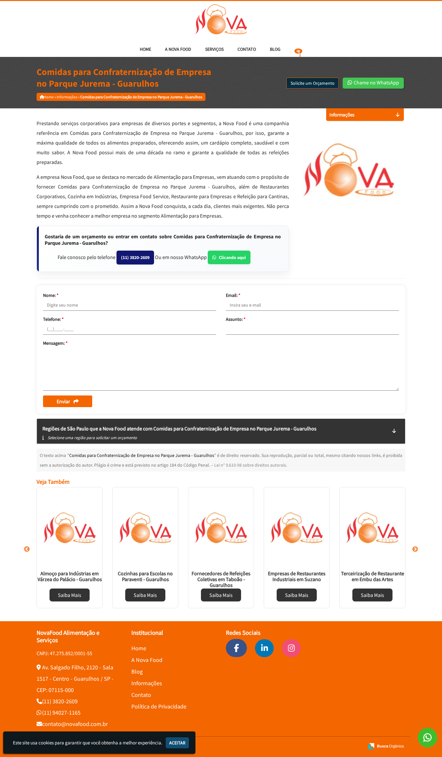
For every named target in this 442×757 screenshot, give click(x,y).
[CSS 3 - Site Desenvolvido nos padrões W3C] (334, 746)
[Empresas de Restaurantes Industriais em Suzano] (296, 527)
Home (145, 49)
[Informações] (298, 49)
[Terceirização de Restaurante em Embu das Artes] (372, 527)
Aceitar (177, 743)
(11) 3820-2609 (135, 257)
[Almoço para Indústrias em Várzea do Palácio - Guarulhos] (69, 527)
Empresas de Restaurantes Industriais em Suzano (297, 576)
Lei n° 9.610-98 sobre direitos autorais (250, 465)
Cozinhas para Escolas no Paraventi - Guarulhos (145, 576)
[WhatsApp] (427, 737)
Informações (146, 683)
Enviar (63, 401)
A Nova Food (178, 49)
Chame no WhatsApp (376, 82)
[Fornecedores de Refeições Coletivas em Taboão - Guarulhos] (221, 527)
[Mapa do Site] (297, 746)
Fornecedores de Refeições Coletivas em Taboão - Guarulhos (221, 579)
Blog (275, 49)
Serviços (214, 49)
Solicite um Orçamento (313, 83)
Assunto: (236, 319)
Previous (27, 549)
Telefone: (53, 319)
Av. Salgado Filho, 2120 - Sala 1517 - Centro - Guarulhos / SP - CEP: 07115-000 (75, 679)
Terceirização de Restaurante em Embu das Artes (372, 576)
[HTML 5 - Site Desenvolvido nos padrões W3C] (312, 746)
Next (415, 549)
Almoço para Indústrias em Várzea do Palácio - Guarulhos (70, 576)
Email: (233, 295)
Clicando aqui (232, 257)
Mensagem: (55, 343)
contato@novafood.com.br (75, 724)
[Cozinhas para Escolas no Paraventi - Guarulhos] (145, 527)
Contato (247, 49)
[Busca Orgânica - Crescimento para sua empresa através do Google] (386, 745)
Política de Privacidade (158, 706)
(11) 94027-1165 (61, 712)
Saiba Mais (69, 595)
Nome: (51, 295)
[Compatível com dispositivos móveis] (356, 746)
